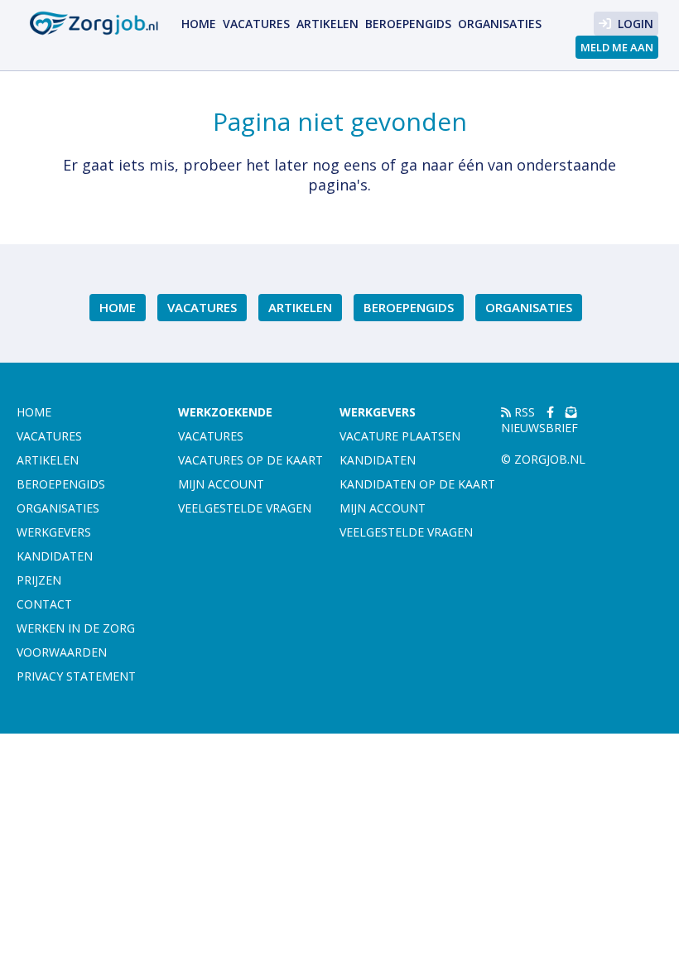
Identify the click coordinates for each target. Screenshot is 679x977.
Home (198, 23)
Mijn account (221, 484)
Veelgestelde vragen (244, 508)
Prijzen (39, 580)
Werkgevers (54, 532)
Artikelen (327, 23)
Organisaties (500, 23)
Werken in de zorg (76, 628)
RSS (523, 412)
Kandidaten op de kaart (417, 484)
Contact (44, 604)
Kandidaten (55, 556)
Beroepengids (408, 23)
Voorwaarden (62, 652)
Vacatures (256, 23)
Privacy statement (76, 676)
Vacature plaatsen (400, 436)
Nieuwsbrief (539, 428)
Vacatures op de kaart (250, 460)
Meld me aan (616, 47)
